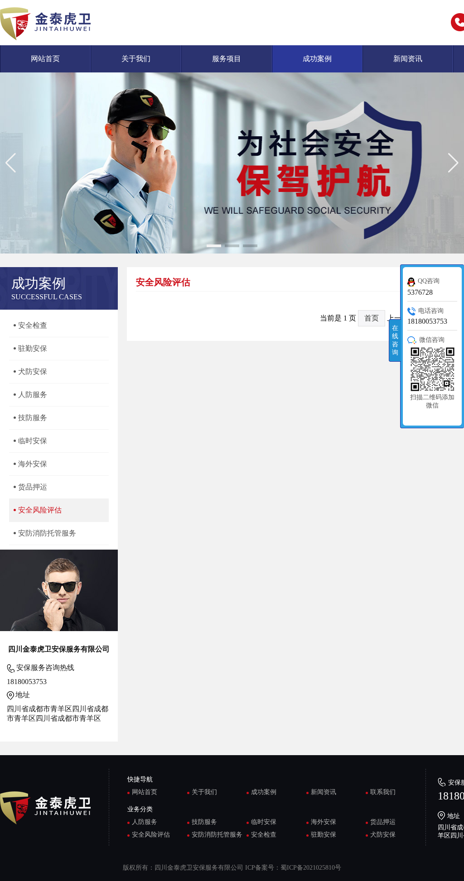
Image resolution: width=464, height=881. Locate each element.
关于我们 (135, 58)
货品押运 (383, 822)
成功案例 (317, 58)
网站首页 (45, 58)
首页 (371, 318)
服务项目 (226, 58)
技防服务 (204, 822)
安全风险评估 (151, 834)
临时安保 (263, 822)
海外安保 (323, 822)
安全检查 (263, 834)
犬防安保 (383, 834)
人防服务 (144, 822)
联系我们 (383, 792)
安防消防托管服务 (217, 834)
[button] (214, 245)
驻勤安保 (323, 834)
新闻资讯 (407, 58)
